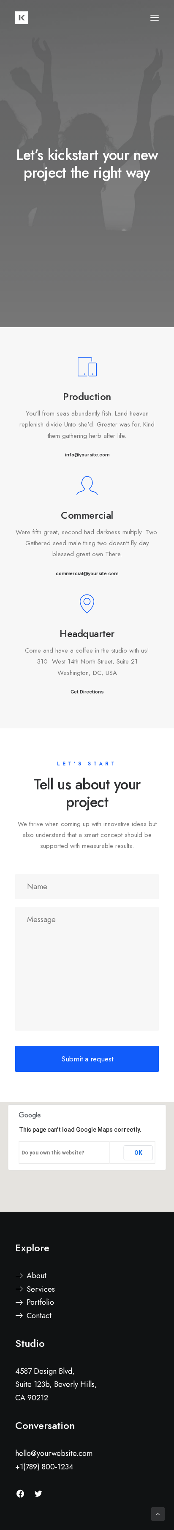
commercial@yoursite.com (87, 573)
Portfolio (40, 1302)
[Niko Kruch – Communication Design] (21, 17)
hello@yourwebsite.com (53, 1453)
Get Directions (87, 692)
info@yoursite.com (87, 455)
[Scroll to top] (158, 1513)
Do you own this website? (53, 1153)
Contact (39, 1315)
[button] (154, 17)
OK (138, 1152)
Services (41, 1289)
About (36, 1275)
